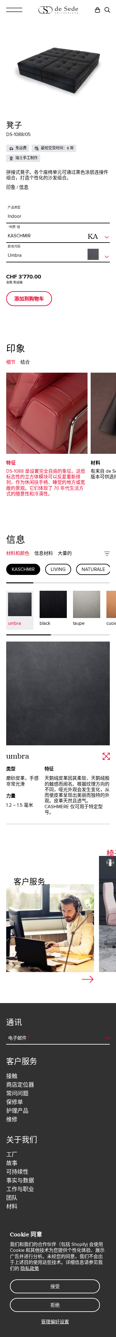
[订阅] (97, 687)
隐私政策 (29, 1268)
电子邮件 (26, 686)
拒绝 (55, 1305)
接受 (55, 1286)
